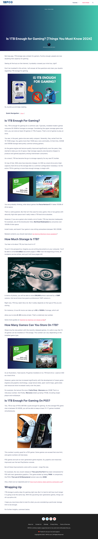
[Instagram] (50, 518)
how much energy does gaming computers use (46, 482)
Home (46, 9)
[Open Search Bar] (93, 2)
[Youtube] (54, 518)
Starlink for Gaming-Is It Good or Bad (32, 320)
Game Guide (85, 2)
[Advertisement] (49, 23)
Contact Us (38, 524)
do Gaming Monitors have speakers (44, 234)
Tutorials (75, 2)
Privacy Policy (54, 524)
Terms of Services (65, 524)
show (22, 113)
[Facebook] (43, 518)
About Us (30, 524)
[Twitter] (47, 518)
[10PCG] (8, 2)
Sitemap (46, 524)
